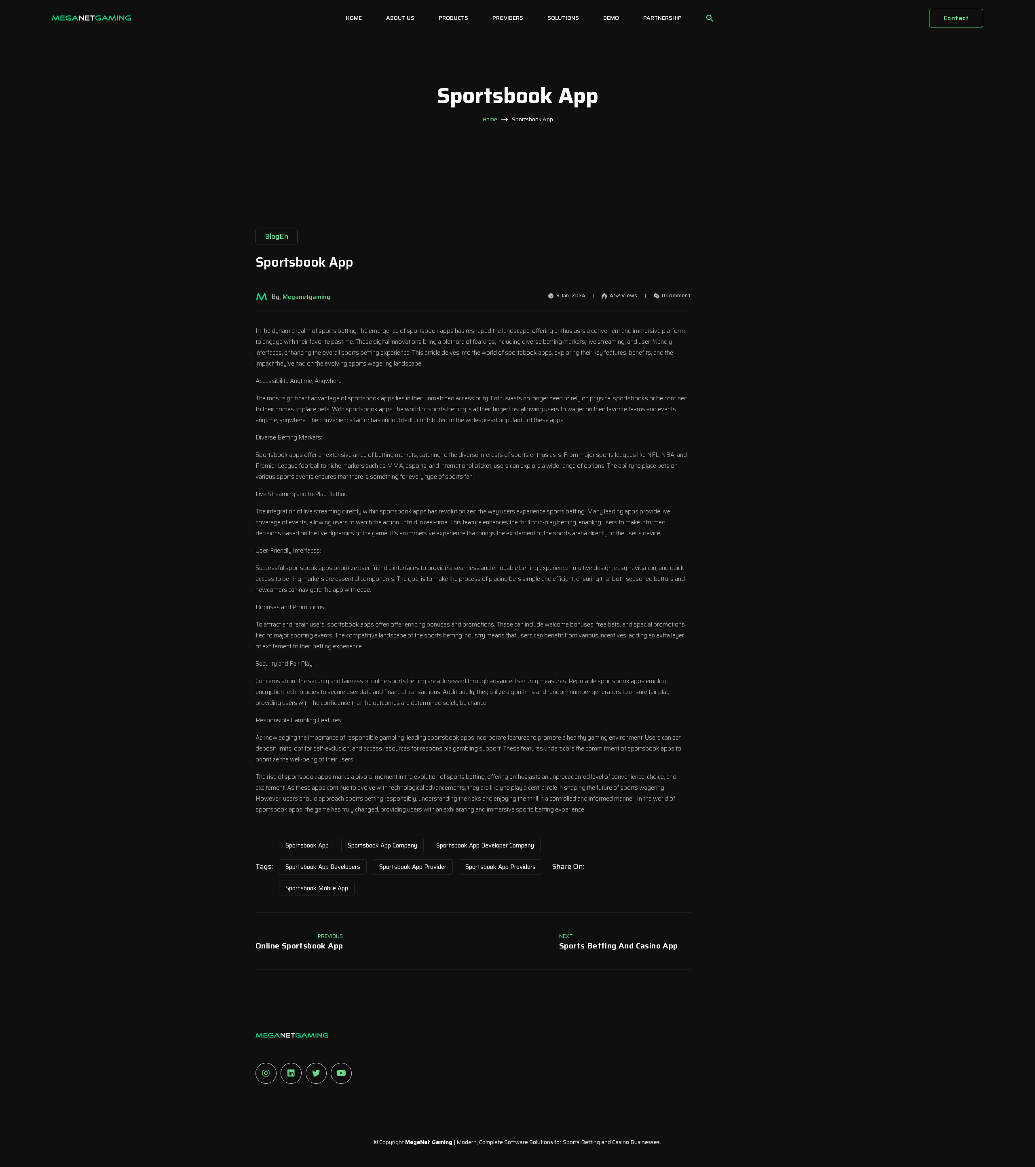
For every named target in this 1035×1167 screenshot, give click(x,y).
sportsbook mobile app (316, 888)
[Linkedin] (291, 1073)
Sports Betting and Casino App (618, 945)
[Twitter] (316, 1073)
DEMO (611, 17)
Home (489, 119)
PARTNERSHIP (662, 17)
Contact (956, 18)
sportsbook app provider (412, 867)
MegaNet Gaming (428, 1142)
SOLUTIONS (563, 17)
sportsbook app (307, 845)
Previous (330, 936)
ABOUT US (400, 17)
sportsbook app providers (500, 867)
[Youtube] (341, 1073)
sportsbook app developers (322, 867)
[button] (710, 18)
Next (566, 936)
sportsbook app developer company (485, 845)
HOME (354, 17)
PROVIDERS (507, 17)
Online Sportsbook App (299, 945)
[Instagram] (266, 1073)
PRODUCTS (453, 17)
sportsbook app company (382, 845)
